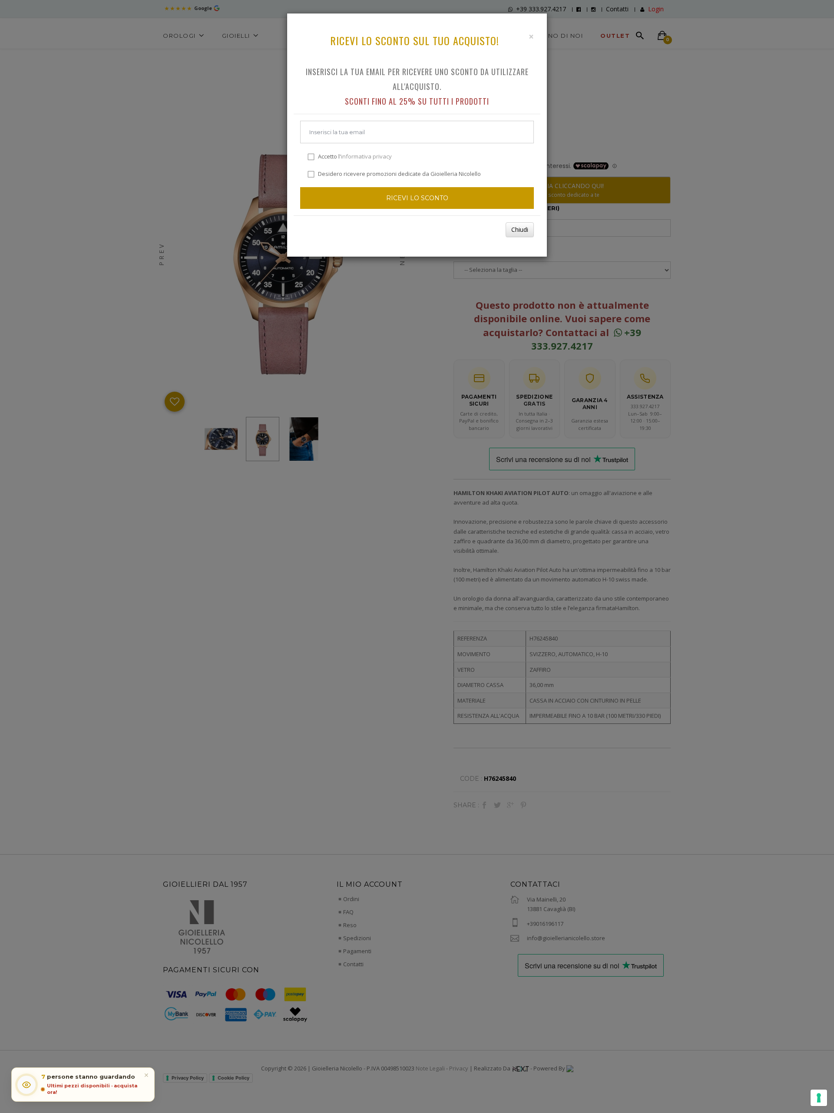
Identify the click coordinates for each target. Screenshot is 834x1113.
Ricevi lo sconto (417, 198)
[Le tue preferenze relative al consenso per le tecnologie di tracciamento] (819, 1098)
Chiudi (519, 229)
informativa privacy (366, 156)
